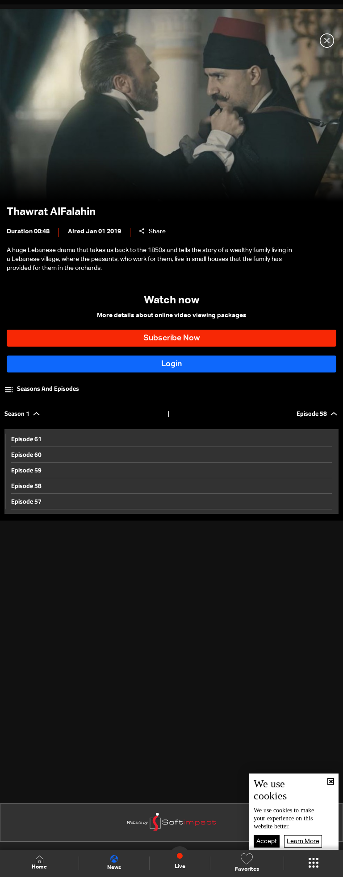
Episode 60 (26, 454)
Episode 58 (26, 485)
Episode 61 (26, 439)
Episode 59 (26, 470)
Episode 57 (26, 501)
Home (39, 867)
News (114, 867)
